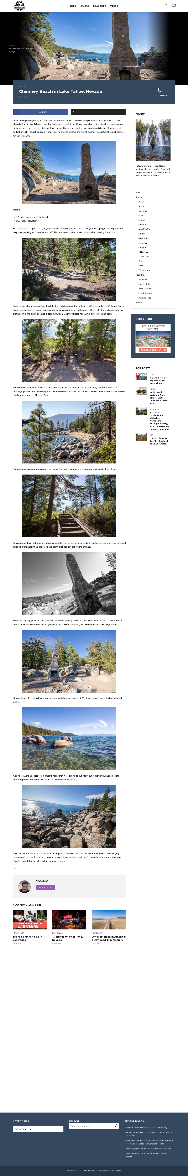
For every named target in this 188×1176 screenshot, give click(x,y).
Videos (114, 6)
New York (143, 238)
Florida (142, 215)
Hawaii (142, 220)
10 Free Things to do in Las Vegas (27, 938)
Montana (143, 243)
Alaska (142, 201)
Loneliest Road (145, 284)
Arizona (142, 206)
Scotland (154, 409)
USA (14, 868)
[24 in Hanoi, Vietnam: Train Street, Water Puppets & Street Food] (141, 391)
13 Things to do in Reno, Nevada (67, 938)
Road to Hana (145, 288)
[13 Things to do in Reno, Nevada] (69, 919)
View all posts (45, 887)
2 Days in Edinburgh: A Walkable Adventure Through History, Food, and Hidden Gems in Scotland (159, 420)
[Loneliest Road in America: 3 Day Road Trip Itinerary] (109, 919)
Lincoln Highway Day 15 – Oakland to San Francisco (159, 441)
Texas (141, 261)
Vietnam (153, 389)
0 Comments (161, 95)
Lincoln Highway (146, 293)
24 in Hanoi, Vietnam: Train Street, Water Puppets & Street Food (159, 398)
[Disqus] (69, 993)
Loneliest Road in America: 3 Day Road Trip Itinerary (109, 938)
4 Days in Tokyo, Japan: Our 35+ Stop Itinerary (158, 381)
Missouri (142, 224)
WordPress (116, 1171)
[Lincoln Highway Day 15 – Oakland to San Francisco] (141, 437)
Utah (141, 265)
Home (73, 6)
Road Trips (99, 6)
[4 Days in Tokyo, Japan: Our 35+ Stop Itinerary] (141, 377)
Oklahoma (143, 252)
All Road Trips (145, 297)
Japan (152, 374)
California (143, 211)
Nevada (22, 87)
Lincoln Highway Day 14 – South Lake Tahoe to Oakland (146, 1155)
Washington (144, 270)
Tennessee (144, 256)
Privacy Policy (91, 1171)
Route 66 (143, 279)
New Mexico (144, 229)
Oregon (142, 247)
